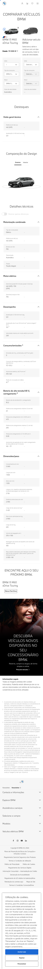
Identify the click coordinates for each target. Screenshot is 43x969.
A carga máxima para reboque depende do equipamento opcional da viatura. (20, 758)
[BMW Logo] (4, 3)
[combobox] (11, 65)
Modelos (6, 823)
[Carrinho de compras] (27, 3)
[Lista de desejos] (32, 3)
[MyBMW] (22, 3)
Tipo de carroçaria (9, 70)
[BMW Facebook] (13, 840)
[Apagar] (18, 28)
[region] (21, 181)
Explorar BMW (9, 800)
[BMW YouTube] (21, 840)
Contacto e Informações (13, 792)
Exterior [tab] (18, 162)
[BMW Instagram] (17, 840)
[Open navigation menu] (37, 3)
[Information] (17, 51)
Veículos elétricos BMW (13, 831)
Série (5, 61)
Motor (6, 80)
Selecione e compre (11, 815)
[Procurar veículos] (21, 637)
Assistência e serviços (12, 808)
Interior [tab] (25, 162)
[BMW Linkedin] (25, 840)
